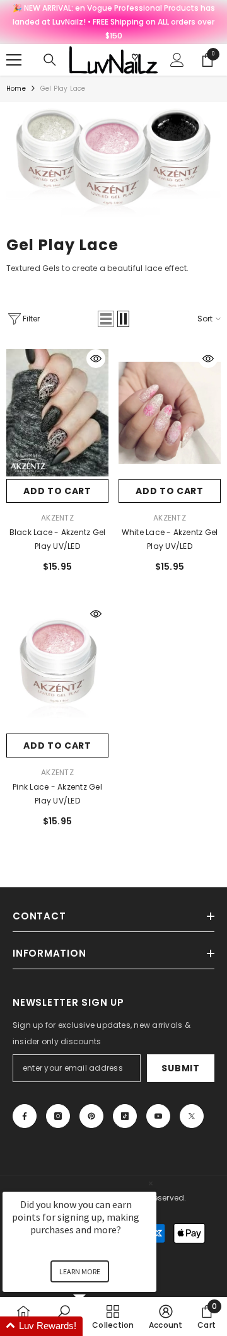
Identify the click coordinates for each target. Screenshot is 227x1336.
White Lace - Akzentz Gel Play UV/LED (170, 539)
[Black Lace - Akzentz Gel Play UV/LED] (57, 412)
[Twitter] (192, 1116)
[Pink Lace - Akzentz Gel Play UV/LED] (57, 667)
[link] (113, 162)
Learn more (79, 1271)
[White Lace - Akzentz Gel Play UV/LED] (170, 412)
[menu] (13, 59)
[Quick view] (95, 358)
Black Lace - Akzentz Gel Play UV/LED (57, 539)
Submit (180, 1068)
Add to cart (57, 491)
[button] (106, 319)
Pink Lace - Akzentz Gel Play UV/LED (57, 793)
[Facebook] (25, 1116)
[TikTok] (125, 1116)
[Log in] (177, 60)
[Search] (49, 59)
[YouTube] (158, 1116)
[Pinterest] (91, 1116)
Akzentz (57, 517)
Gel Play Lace (63, 88)
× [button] (150, 1183)
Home (16, 88)
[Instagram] (58, 1116)
